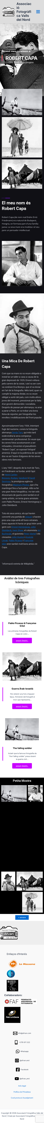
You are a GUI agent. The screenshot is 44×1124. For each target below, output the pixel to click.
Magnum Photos (21, 485)
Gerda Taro (17, 432)
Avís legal (22, 1086)
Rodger (14, 478)
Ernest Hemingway (20, 527)
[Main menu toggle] (38, 11)
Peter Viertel (30, 533)
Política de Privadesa (22, 1092)
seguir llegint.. (22, 640)
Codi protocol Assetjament (22, 1098)
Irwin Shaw (17, 530)
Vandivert (23, 478)
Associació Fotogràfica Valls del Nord (23, 12)
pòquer (28, 517)
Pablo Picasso (15, 540)
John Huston (18, 537)
